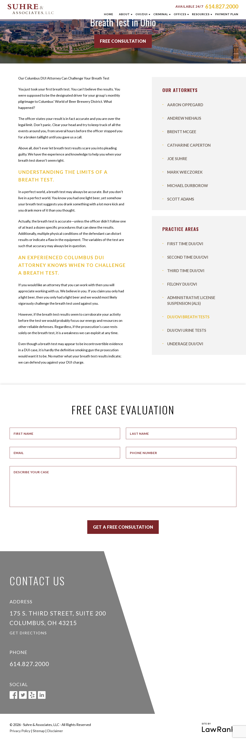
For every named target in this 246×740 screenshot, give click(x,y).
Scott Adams (180, 199)
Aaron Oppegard (185, 104)
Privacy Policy (20, 731)
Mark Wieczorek (185, 172)
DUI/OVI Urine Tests (186, 330)
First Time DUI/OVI (185, 243)
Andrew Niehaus (184, 118)
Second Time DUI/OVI (187, 257)
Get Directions (28, 632)
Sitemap (39, 731)
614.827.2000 (221, 6)
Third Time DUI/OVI (185, 270)
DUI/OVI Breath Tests (188, 316)
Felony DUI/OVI (182, 284)
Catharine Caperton (189, 145)
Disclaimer (55, 731)
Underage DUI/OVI (185, 343)
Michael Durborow (187, 185)
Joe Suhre (177, 158)
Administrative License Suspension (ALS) (191, 300)
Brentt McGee (181, 131)
